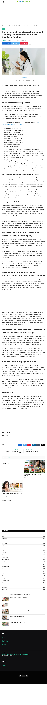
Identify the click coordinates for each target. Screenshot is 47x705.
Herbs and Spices (5, 559)
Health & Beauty (5, 557)
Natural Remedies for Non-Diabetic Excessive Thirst (10, 462)
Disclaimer (4, 644)
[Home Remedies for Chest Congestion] (5, 624)
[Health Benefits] (23, 2)
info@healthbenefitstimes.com (8, 654)
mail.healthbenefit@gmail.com (22, 654)
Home (3, 637)
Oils (3, 573)
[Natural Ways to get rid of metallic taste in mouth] (12, 486)
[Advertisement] (23, 14)
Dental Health (4, 538)
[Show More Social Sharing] (30, 43)
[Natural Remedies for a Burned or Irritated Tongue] (5, 611)
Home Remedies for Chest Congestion (17, 622)
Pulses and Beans (5, 580)
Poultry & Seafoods (6, 578)
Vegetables (4, 587)
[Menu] (3, 2)
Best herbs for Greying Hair (32, 451)
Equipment (4, 540)
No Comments (18, 40)
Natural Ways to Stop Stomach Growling (18, 616)
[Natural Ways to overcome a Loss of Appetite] (34, 466)
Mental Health (5, 564)
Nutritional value (5, 568)
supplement (4, 585)
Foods (3, 547)
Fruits (3, 550)
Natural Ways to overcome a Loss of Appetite (32, 475)
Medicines (4, 561)
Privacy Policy (5, 641)
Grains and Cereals (5, 554)
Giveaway (4, 552)
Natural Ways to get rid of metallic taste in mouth (12, 494)
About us (4, 638)
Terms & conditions (6, 643)
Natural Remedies (5, 566)
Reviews (3, 582)
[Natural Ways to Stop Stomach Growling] (5, 618)
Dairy (3, 536)
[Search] (43, 2)
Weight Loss (4, 589)
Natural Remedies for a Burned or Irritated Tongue (20, 610)
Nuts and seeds (5, 571)
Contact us (4, 640)
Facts (3, 545)
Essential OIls (4, 543)
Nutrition (4, 667)
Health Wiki (4, 665)
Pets (3, 575)
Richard (5, 40)
